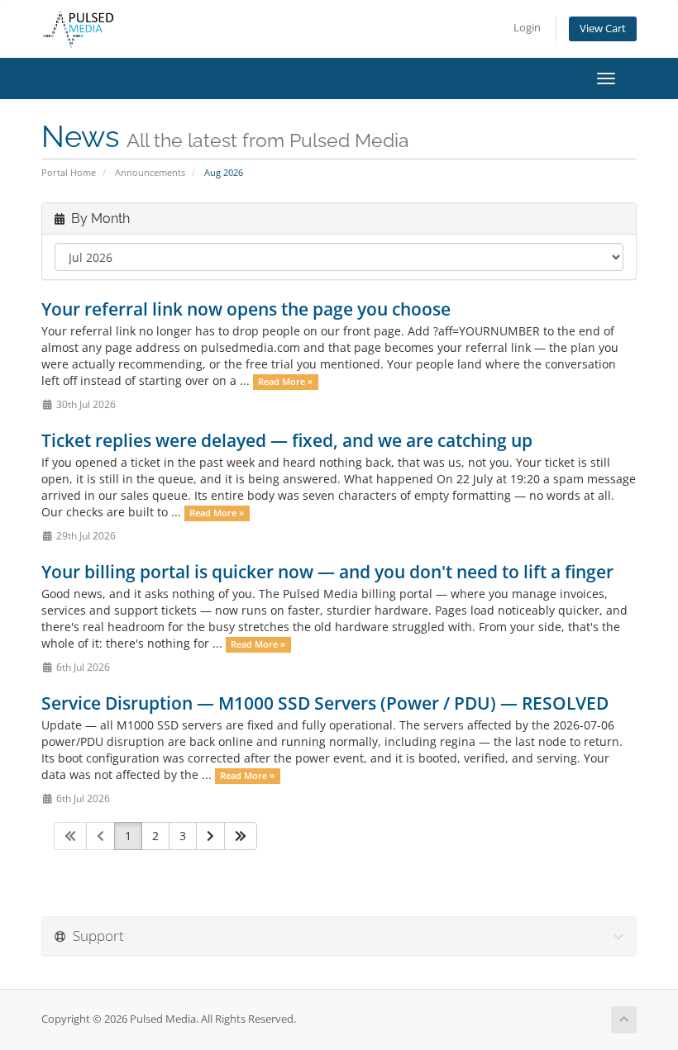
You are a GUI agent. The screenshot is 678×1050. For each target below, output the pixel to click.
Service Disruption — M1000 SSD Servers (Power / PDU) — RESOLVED (325, 703)
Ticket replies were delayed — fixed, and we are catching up (286, 440)
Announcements (150, 172)
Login (527, 28)
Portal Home (68, 172)
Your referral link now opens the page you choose (246, 309)
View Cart (603, 28)
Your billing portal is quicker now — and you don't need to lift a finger (327, 571)
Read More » (285, 381)
